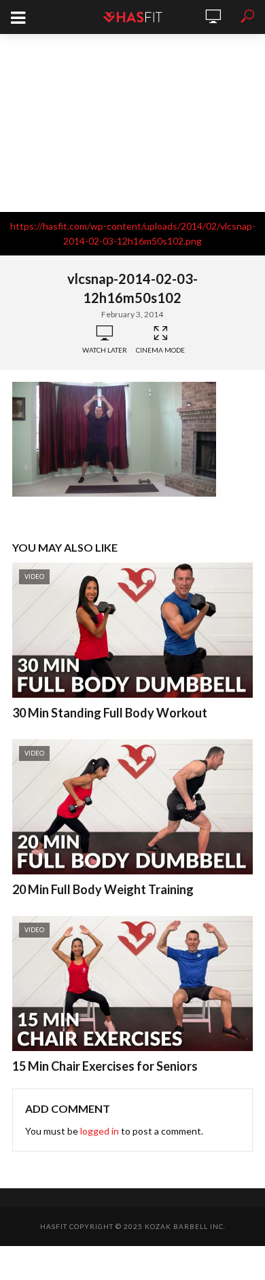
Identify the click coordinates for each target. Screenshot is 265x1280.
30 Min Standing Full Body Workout (109, 712)
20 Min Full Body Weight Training (103, 889)
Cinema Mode (160, 350)
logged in (99, 1131)
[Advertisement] (132, 123)
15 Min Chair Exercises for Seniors (105, 1066)
